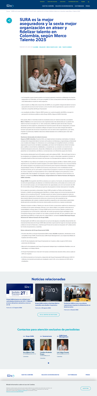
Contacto (42, 1)
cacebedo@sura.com (45, 355)
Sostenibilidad (79, 6)
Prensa (88, 6)
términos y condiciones (22, 390)
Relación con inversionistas (64, 6)
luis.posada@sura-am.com (63, 353)
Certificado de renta (73, 1)
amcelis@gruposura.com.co (29, 353)
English (83, 1)
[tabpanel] (31, 346)
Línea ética (62, 1)
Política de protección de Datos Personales (14, 391)
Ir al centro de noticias (48, 314)
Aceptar (86, 388)
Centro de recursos (52, 1)
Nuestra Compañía (48, 6)
